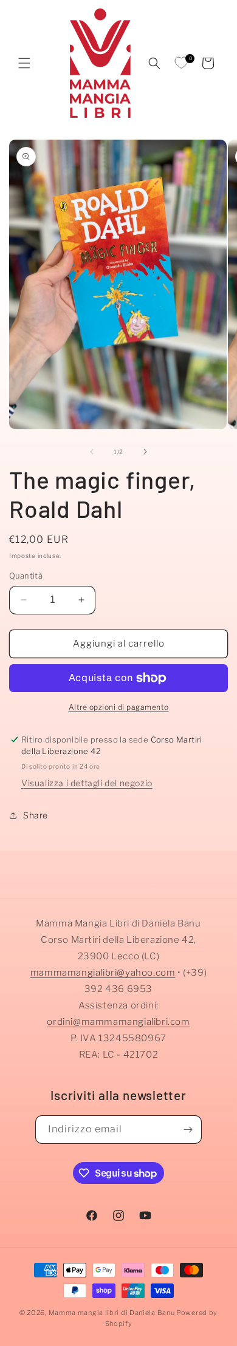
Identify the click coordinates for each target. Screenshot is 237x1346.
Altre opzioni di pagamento (119, 707)
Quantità (26, 575)
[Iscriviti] (187, 1129)
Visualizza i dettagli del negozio (87, 783)
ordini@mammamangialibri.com (118, 1021)
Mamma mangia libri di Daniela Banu (112, 1312)
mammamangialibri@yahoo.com (103, 972)
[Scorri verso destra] (145, 451)
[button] (24, 63)
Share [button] (35, 815)
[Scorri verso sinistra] (91, 451)
